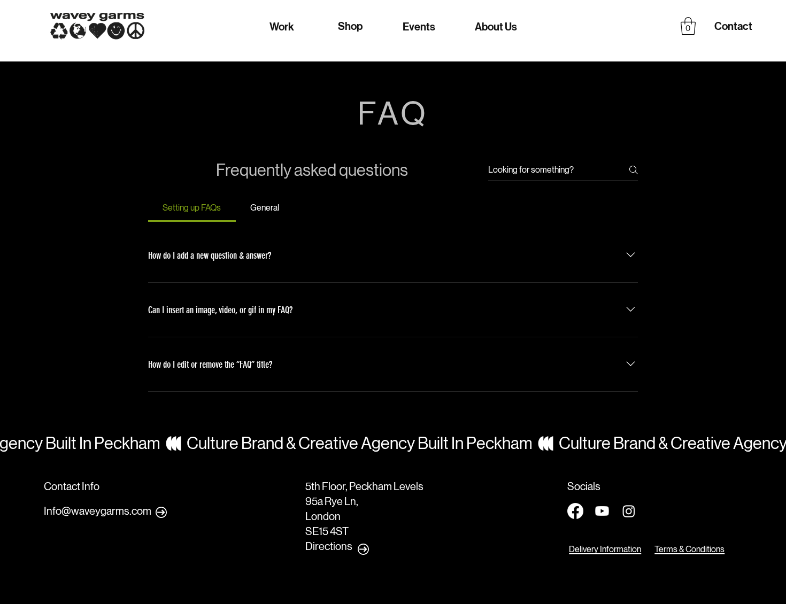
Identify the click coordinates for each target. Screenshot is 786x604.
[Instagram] (629, 511)
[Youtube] (602, 511)
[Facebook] (575, 511)
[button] (688, 26)
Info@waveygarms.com (97, 511)
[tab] (192, 208)
